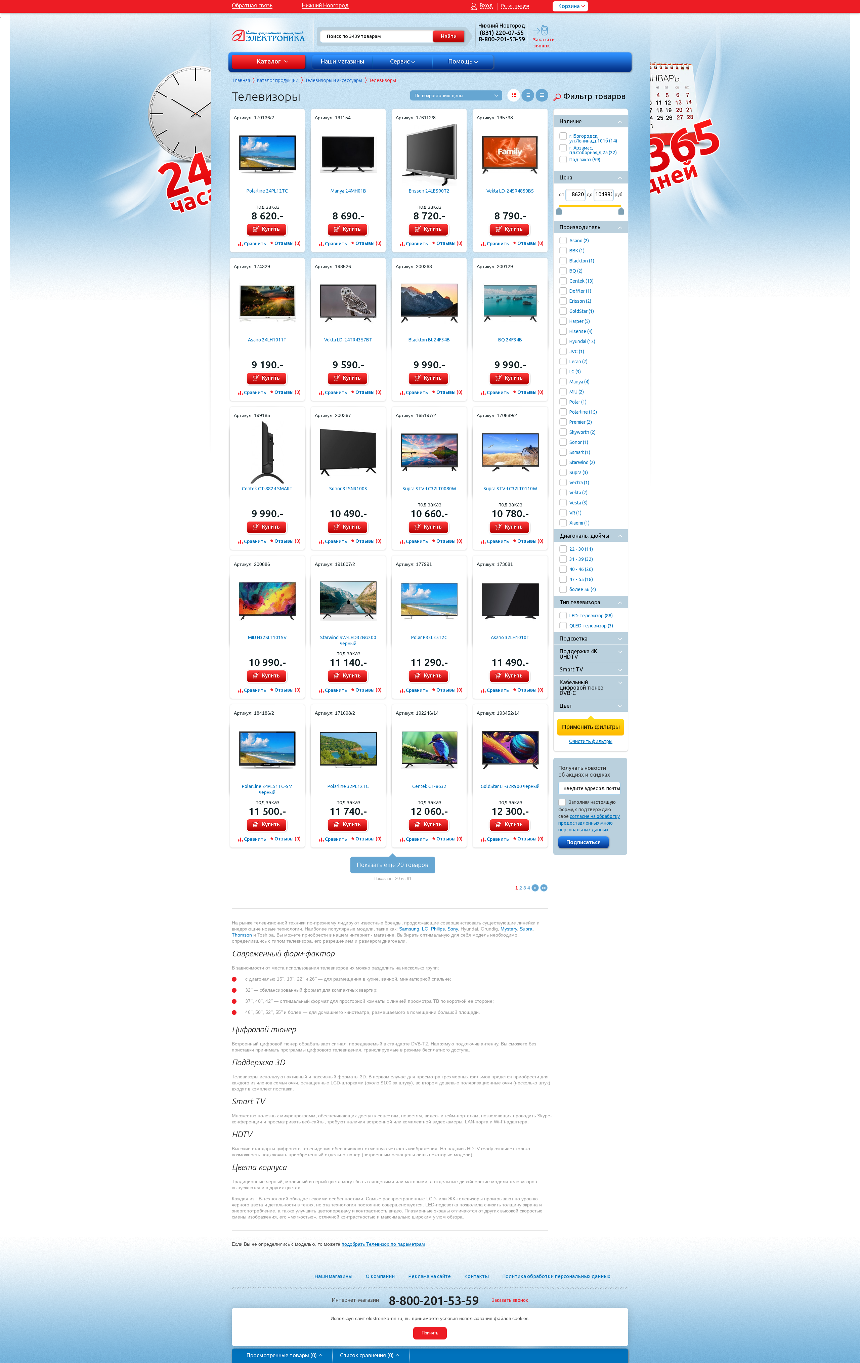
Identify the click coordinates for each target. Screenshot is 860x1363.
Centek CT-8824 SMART (267, 488)
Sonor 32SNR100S (348, 488)
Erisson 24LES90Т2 (429, 191)
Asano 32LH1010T (510, 637)
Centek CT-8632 (429, 786)
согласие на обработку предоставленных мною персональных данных (589, 823)
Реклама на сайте (429, 1276)
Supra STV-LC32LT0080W (429, 488)
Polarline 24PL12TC (267, 191)
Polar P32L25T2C (429, 637)
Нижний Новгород (325, 5)
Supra (526, 929)
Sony (452, 929)
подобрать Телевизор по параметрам (383, 1244)
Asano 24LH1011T (267, 339)
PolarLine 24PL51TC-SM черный (267, 789)
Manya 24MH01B (348, 191)
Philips (438, 929)
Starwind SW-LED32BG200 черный (348, 640)
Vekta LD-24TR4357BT (348, 339)
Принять (430, 1332)
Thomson (242, 935)
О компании (380, 1276)
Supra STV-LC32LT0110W (510, 488)
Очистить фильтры (590, 741)
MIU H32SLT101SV (267, 637)
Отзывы (287, 243)
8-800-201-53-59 (434, 1300)
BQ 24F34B (510, 339)
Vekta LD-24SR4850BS (510, 191)
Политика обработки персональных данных (556, 1276)
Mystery (509, 929)
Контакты (476, 1276)
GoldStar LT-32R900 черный (510, 786)
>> (544, 888)
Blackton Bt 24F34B (429, 339)
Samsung (409, 929)
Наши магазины (342, 61)
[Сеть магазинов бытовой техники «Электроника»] (269, 35)
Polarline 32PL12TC (348, 786)
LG (425, 929)
